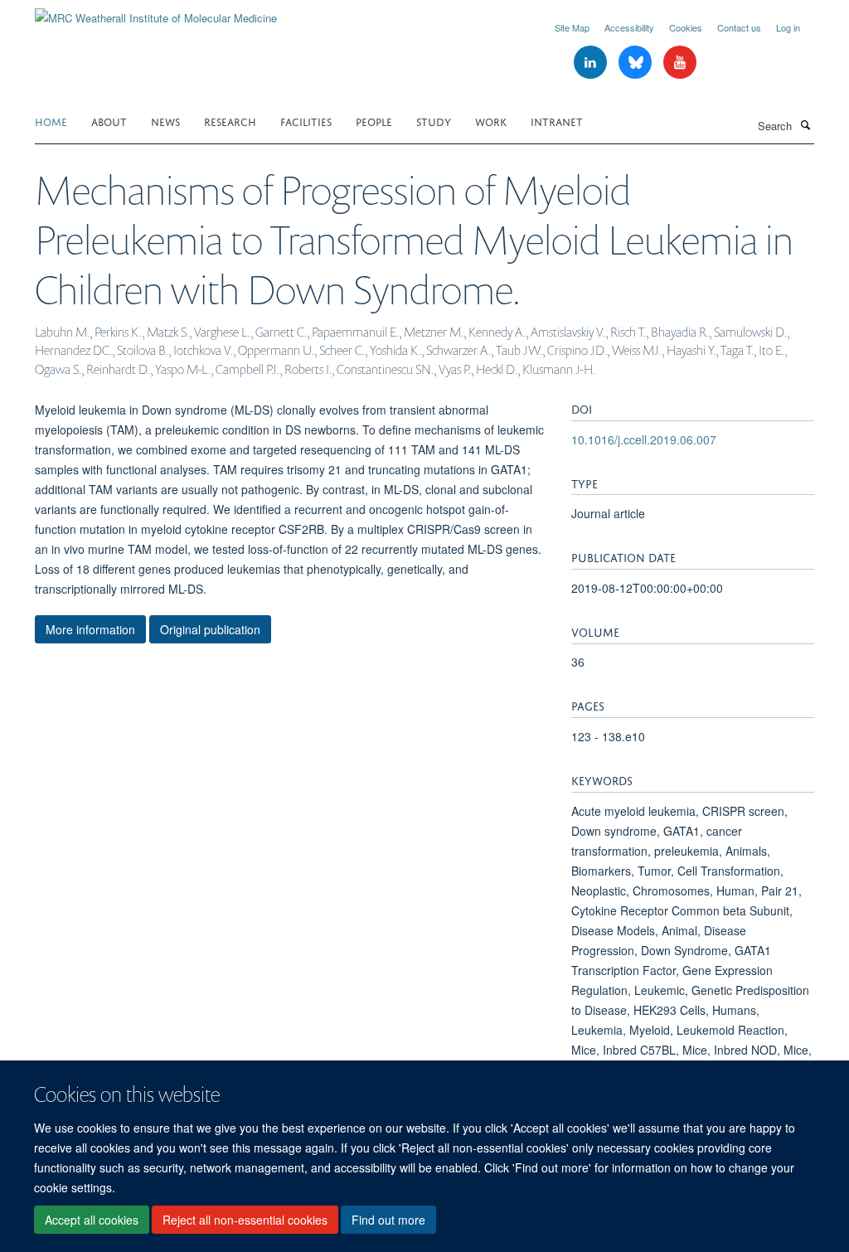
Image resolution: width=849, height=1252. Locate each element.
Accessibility (629, 27)
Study (433, 121)
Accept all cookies (91, 1219)
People (374, 121)
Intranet (557, 121)
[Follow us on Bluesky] (637, 62)
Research (230, 121)
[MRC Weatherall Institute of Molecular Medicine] (156, 12)
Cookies (685, 27)
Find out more (388, 1219)
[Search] (805, 124)
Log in (788, 27)
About (109, 121)
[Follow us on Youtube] (679, 62)
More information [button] (90, 629)
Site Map (572, 27)
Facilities (306, 121)
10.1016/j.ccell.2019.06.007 (643, 439)
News (165, 121)
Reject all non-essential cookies (245, 1219)
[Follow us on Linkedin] (592, 62)
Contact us (739, 27)
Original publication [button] (210, 629)
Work (491, 121)
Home (51, 121)
